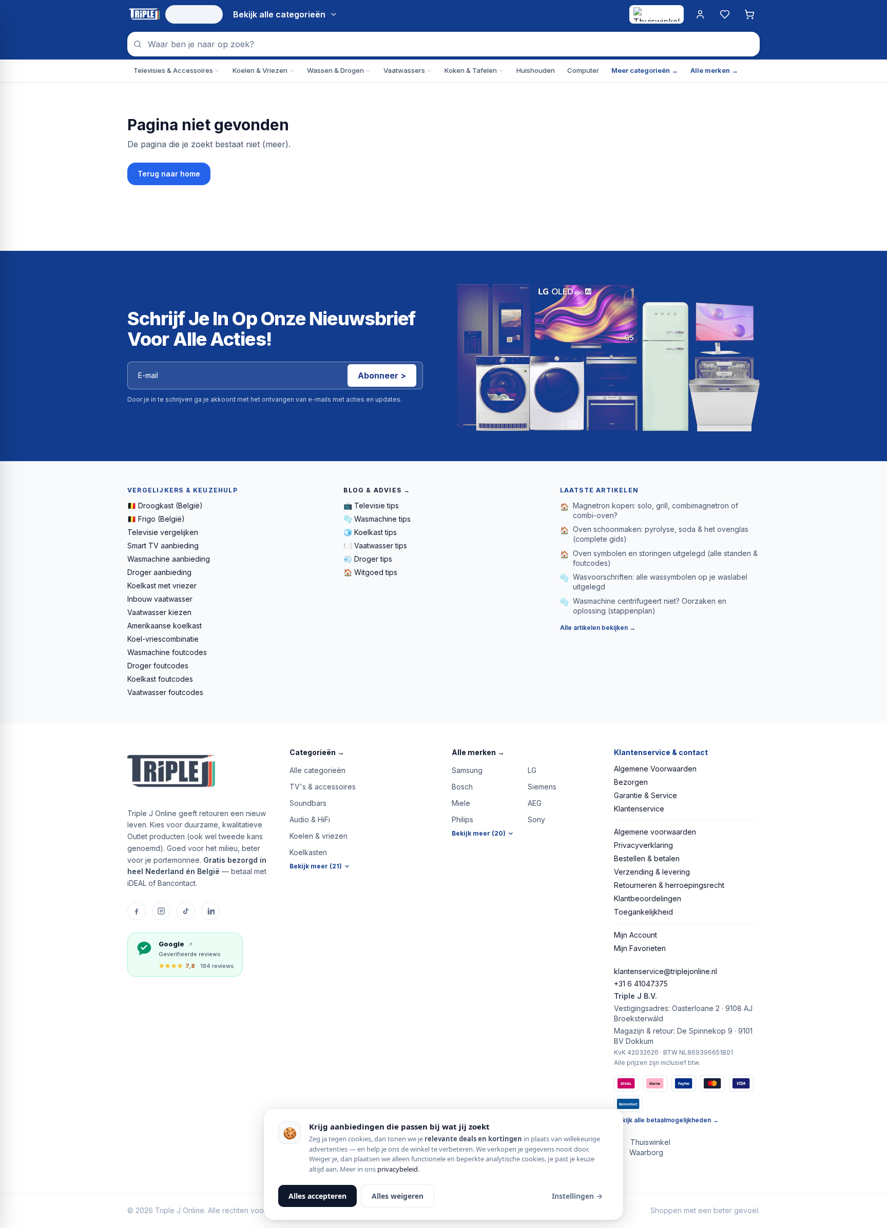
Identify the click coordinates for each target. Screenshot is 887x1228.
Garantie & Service (645, 795)
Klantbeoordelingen (647, 898)
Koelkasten (308, 852)
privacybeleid (397, 1169)
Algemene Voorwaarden (655, 768)
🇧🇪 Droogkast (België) (165, 505)
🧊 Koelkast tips (370, 532)
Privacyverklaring (643, 845)
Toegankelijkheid (643, 911)
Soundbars (308, 803)
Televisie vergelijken (162, 532)
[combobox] (443, 44)
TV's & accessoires (323, 786)
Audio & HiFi (310, 819)
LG (532, 770)
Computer (583, 70)
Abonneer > (382, 375)
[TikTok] (186, 911)
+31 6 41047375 (641, 983)
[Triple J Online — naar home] (144, 14)
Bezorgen (631, 782)
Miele (461, 803)
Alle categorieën (317, 770)
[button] (362, 752)
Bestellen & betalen (647, 858)
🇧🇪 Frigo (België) (156, 518)
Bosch (462, 786)
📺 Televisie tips (371, 505)
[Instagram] (161, 911)
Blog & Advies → (376, 490)
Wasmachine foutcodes (167, 652)
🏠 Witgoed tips (370, 572)
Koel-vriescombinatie (163, 639)
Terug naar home (169, 173)
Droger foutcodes (157, 665)
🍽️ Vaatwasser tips (375, 545)
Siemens (542, 786)
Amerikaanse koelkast (164, 625)
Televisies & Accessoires (173, 70)
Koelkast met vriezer (162, 585)
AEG (535, 803)
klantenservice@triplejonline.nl (665, 971)
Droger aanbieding (159, 572)
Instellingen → (577, 1196)
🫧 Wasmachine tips (377, 518)
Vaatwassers (404, 70)
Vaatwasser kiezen (159, 612)
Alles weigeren (397, 1196)
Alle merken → (714, 70)
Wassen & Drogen (335, 70)
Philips (462, 819)
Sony (536, 819)
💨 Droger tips (367, 558)
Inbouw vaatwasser (159, 599)
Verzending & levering (652, 871)
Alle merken (478, 752)
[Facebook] (136, 911)
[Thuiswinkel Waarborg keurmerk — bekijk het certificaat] (656, 14)
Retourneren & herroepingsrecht (669, 885)
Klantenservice (639, 808)
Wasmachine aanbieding (168, 558)
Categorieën (317, 752)
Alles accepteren (317, 1196)
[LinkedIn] (210, 911)
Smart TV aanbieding (163, 545)
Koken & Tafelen (471, 70)
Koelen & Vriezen (260, 70)
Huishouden (535, 70)
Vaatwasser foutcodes (165, 692)
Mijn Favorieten (640, 948)
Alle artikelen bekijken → (597, 627)
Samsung (467, 770)
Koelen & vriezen (319, 835)
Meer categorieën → (644, 70)
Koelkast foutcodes (160, 679)
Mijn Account (635, 934)
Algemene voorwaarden (655, 831)
